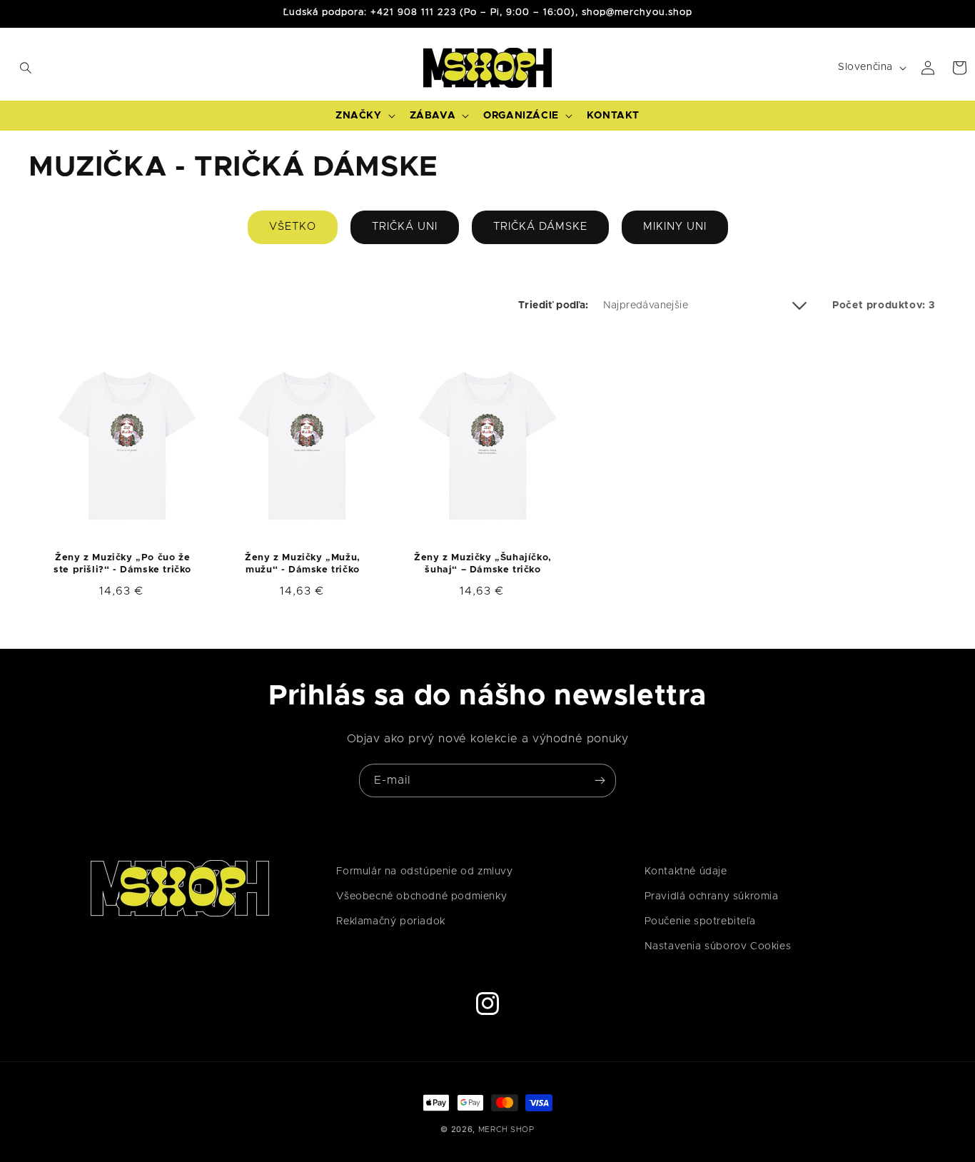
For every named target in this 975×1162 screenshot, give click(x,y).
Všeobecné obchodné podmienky (421, 896)
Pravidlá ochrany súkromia (712, 896)
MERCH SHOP (506, 1129)
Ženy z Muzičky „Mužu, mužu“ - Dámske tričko (302, 564)
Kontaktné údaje (686, 871)
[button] (15, 68)
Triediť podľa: (553, 305)
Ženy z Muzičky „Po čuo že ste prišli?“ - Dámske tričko (122, 564)
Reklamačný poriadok (390, 921)
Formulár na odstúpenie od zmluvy (424, 871)
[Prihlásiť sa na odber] (599, 780)
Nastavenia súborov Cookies (718, 946)
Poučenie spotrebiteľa (700, 921)
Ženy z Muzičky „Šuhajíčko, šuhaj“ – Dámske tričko (483, 564)
